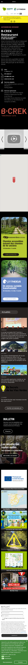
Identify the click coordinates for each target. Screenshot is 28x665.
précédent (11, 21)
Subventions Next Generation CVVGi (14, 489)
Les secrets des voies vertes (14, 529)
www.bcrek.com (9, 79)
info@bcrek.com (9, 76)
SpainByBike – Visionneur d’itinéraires (14, 509)
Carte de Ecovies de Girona (14, 570)
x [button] (26, 641)
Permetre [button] (20, 662)
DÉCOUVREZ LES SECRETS (10, 455)
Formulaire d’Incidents (14, 550)
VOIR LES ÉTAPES (11, 299)
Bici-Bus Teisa (14, 591)
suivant (14, 21)
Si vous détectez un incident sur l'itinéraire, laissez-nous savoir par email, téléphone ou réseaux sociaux (12, 18)
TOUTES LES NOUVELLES (14, 408)
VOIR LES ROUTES (12, 254)
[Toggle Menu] (2, 1)
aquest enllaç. (23, 632)
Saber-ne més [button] (12, 654)
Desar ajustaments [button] (7, 662)
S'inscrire (7, 431)
